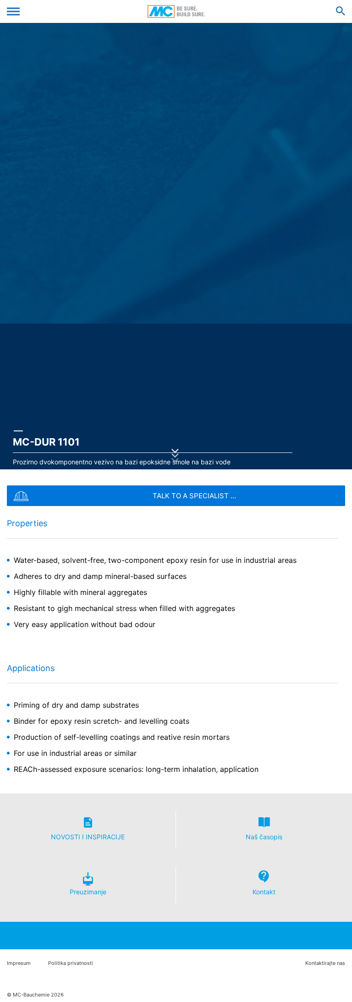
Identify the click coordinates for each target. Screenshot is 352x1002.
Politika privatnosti (70, 963)
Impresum (19, 963)
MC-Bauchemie (176, 11)
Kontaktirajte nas (325, 963)
